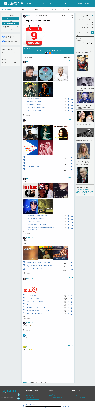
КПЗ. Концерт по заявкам (42, 15)
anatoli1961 (79, 191)
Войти (2, 9)
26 (82, 32)
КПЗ (64, 3)
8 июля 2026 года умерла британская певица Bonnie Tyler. (84, 139)
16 (92, 27)
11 (79, 27)
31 (77, 35)
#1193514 (70, 119)
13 (84, 27)
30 (92, 32)
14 (87, 27)
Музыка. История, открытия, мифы (9, 36)
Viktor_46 (78, 194)
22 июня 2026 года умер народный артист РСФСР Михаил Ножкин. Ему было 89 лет (84, 163)
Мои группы (52, 394)
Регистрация (8, 9)
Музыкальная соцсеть (15, 3)
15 (89, 27)
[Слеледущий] (77, 16)
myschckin (78, 192)
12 (15, 59)
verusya (82, 189)
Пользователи (47, 3)
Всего (3, 52)
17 (77, 30)
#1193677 (70, 345)
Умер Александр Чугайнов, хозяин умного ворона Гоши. (83, 74)
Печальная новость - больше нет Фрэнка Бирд (85, 89)
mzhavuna (90, 191)
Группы (28, 3)
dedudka (86, 189)
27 (84, 32)
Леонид (83, 194)
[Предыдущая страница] (19, 398)
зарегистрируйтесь (10, 24)
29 (89, 32)
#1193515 (70, 177)
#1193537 (70, 334)
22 (89, 30)
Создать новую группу (55, 397)
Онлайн (4, 59)
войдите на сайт (10, 18)
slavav (77, 189)
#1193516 (70, 237)
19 (82, 30)
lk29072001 (89, 192)
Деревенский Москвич (32, 399)
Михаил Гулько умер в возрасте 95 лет (84, 125)
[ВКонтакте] (48, 53)
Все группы (52, 395)
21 (87, 30)
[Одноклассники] (50, 53)
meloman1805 (29, 15)
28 (87, 32)
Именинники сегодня (82, 187)
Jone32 (83, 192)
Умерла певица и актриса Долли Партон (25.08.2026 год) (85, 51)
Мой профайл (30, 395)
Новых (4, 56)
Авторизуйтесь (27, 382)
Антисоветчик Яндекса (11, 41)
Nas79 (28, 346)
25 (79, 32)
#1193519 (70, 322)
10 (77, 27)
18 (79, 30)
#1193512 (70, 60)
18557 (15, 52)
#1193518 (70, 277)
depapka (85, 191)
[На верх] (19, 395)
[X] (46, 53)
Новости (78, 48)
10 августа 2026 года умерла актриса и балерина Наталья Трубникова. (83, 107)
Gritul (27, 335)
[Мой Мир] (52, 53)
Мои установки (30, 397)
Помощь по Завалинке (78, 397)
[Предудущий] (93, 16)
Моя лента (29, 394)
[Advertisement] (48, 368)
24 (77, 32)
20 (84, 30)
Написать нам (76, 394)
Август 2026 (84, 16)
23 (92, 30)
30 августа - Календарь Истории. (85, 43)
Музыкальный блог (83, 3)
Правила (74, 395)
